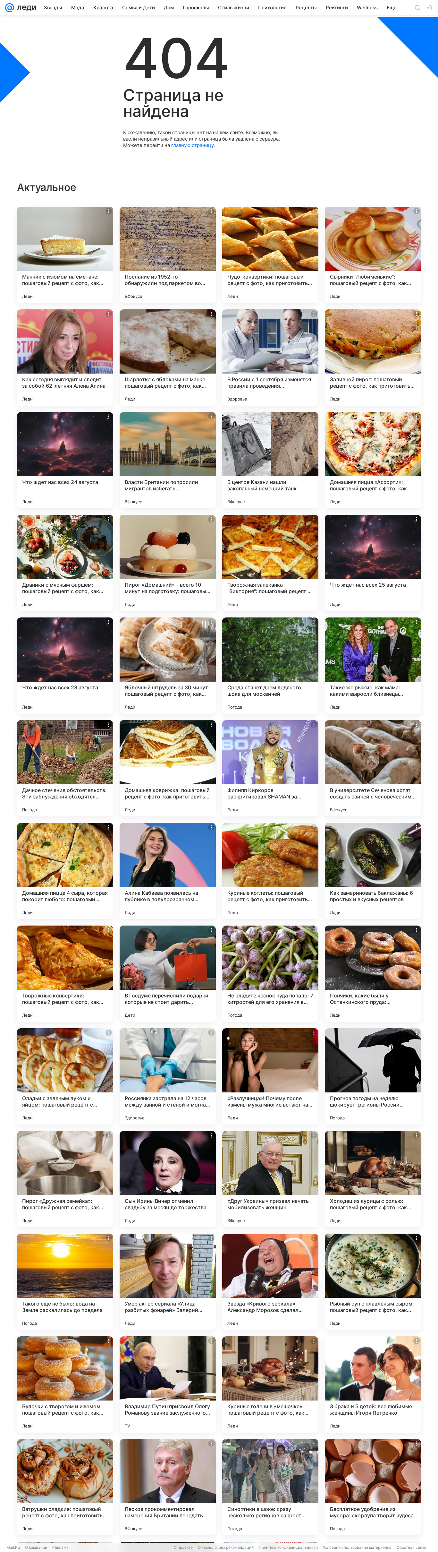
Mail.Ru (13, 1547)
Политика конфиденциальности (288, 1547)
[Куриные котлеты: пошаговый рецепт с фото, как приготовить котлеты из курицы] (270, 871)
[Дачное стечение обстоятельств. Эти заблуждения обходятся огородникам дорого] (65, 768)
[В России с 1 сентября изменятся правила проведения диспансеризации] (270, 357)
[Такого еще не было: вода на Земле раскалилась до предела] (65, 1282)
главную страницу (192, 145)
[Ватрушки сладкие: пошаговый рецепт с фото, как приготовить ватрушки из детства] (65, 1487)
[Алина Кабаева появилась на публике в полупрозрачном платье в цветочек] (168, 871)
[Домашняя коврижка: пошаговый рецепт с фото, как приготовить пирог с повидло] (168, 768)
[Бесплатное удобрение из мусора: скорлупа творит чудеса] (373, 1487)
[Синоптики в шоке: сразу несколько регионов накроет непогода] (270, 1487)
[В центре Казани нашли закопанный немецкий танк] (270, 460)
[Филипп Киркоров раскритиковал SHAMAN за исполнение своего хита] (270, 768)
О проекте (183, 1547)
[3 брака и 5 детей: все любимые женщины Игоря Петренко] (373, 1384)
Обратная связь (411, 1547)
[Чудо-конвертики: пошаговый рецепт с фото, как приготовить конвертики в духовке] (270, 255)
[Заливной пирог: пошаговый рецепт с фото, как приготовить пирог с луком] (373, 357)
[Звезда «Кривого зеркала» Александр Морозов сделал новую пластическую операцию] (270, 1282)
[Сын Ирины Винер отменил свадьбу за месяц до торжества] (168, 1179)
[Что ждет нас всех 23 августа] (65, 665)
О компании (36, 1547)
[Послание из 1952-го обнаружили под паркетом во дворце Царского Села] (168, 255)
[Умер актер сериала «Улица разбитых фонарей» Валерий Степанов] (168, 1282)
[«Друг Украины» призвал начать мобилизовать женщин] (270, 1179)
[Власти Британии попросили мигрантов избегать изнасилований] (168, 460)
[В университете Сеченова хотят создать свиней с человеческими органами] (373, 768)
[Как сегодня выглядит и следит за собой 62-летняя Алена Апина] (65, 357)
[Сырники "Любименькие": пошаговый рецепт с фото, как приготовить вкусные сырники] (373, 255)
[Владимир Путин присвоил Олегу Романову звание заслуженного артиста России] (168, 1384)
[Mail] (9, 7)
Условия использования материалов (357, 1547)
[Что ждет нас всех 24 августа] (65, 460)
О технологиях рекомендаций (226, 1547)
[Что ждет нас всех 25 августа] (373, 563)
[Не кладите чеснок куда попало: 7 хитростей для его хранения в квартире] (270, 974)
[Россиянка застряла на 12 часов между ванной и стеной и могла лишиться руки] (168, 1076)
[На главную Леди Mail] (25, 7)
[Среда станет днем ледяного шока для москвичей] (270, 665)
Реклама (60, 1547)
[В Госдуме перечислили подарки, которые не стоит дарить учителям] (168, 974)
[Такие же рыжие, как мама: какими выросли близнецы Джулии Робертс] (373, 665)
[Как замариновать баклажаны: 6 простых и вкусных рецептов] (373, 871)
